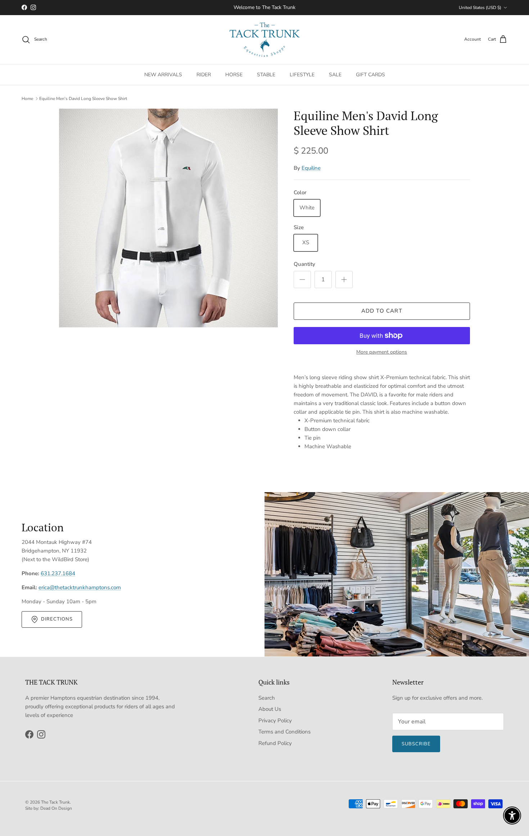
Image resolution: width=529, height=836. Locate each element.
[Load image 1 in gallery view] (168, 218)
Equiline (311, 168)
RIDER (203, 74)
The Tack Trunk (55, 802)
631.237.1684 (58, 573)
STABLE (266, 74)
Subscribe (416, 744)
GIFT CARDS (370, 74)
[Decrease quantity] (302, 279)
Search (266, 697)
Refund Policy (275, 743)
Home (27, 98)
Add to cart (381, 310)
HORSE (234, 74)
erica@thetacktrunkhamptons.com (80, 587)
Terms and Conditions (284, 731)
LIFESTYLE (302, 74)
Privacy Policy (275, 720)
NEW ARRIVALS (163, 74)
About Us (269, 709)
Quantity (304, 264)
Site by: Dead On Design (48, 808)
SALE (335, 74)
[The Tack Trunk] (265, 39)
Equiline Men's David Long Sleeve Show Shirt (83, 98)
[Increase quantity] (344, 279)
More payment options (381, 352)
